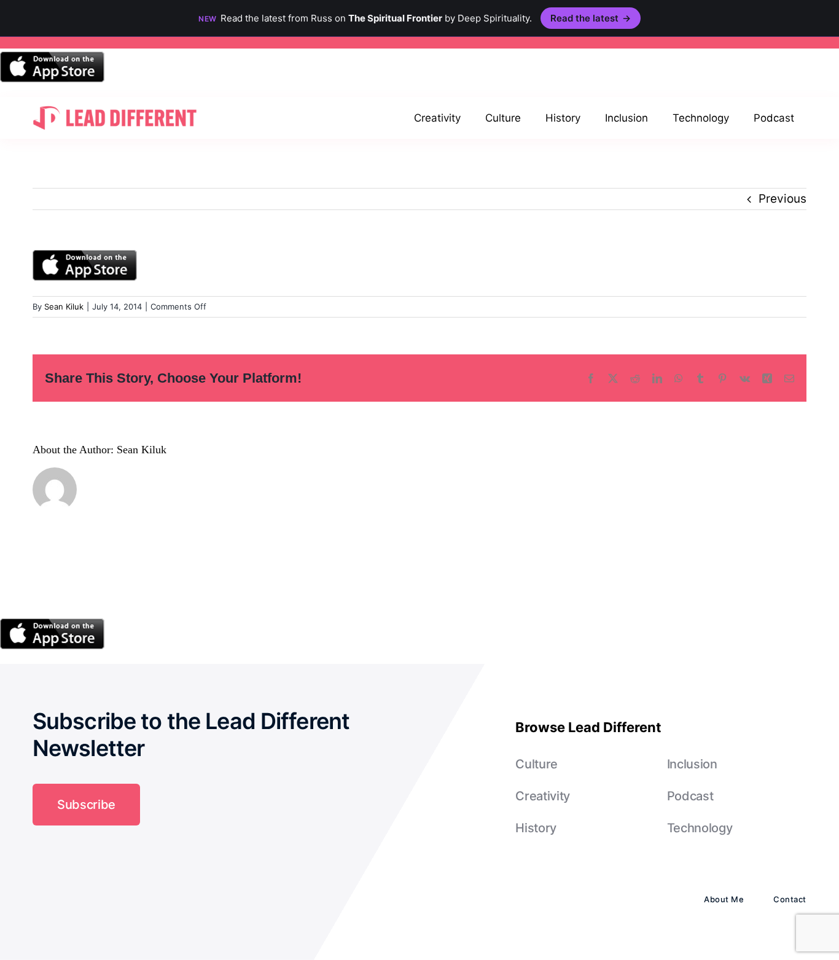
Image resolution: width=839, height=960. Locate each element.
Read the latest (590, 18)
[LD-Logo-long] (115, 105)
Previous (782, 199)
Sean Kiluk (64, 306)
